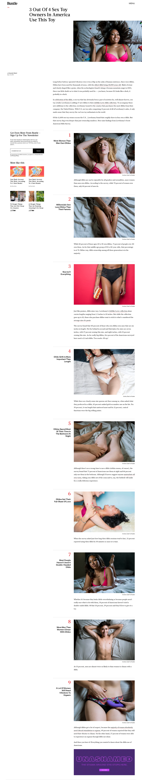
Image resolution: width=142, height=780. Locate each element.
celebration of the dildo (63, 100)
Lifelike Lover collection (118, 311)
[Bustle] (12, 3)
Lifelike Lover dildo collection (105, 103)
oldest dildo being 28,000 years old (107, 85)
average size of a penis (82, 320)
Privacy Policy (15, 155)
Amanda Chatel (13, 73)
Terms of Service (39, 154)
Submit (39, 151)
